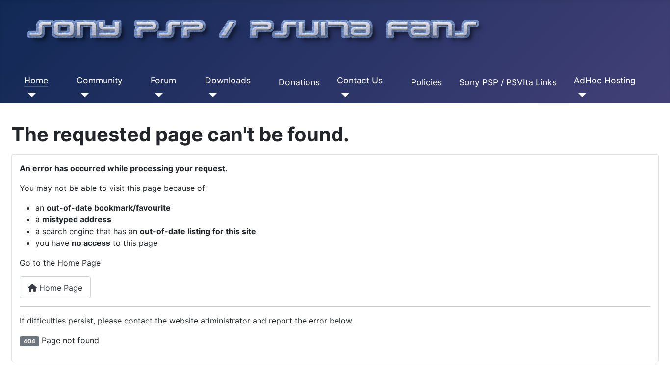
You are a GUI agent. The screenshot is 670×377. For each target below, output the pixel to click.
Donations (299, 82)
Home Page (59, 288)
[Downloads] (211, 95)
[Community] (83, 95)
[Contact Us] (343, 95)
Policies (426, 82)
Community (100, 80)
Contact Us (360, 80)
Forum (163, 80)
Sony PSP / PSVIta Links (508, 82)
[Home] (30, 95)
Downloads (228, 80)
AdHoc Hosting (605, 80)
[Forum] (157, 95)
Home (36, 80)
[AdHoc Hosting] (580, 95)
